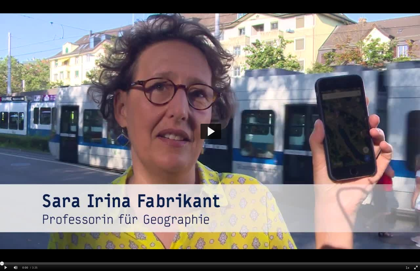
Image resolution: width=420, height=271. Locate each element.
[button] (211, 131)
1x (407, 268)
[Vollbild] (416, 267)
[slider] (210, 263)
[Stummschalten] (15, 267)
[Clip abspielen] (5, 267)
